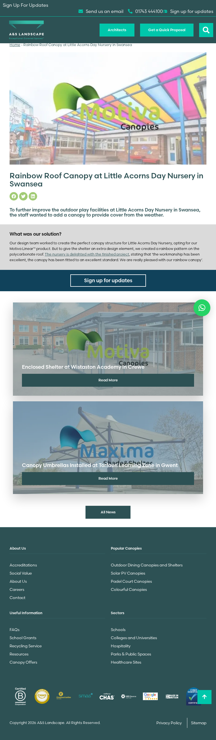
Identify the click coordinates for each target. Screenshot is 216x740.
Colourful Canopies (129, 589)
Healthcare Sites (126, 662)
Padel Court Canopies (131, 581)
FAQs (14, 629)
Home (15, 45)
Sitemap (198, 722)
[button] (202, 307)
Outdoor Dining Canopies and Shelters (147, 565)
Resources (19, 654)
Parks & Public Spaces (131, 654)
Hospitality (120, 645)
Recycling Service (26, 645)
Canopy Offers (23, 662)
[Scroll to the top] (204, 697)
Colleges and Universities (134, 637)
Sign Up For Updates (25, 5)
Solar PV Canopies (128, 573)
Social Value (21, 573)
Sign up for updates (191, 11)
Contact (17, 597)
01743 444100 (149, 11)
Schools (118, 629)
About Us (18, 581)
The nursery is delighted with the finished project (87, 254)
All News (108, 512)
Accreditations (23, 565)
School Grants (23, 637)
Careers (17, 589)
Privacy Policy (169, 722)
